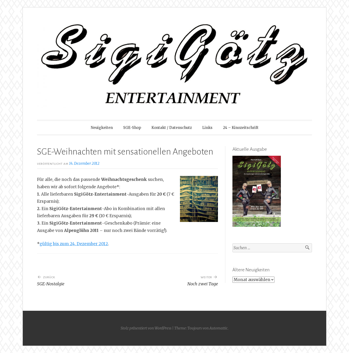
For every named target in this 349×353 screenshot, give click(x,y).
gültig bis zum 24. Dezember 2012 (74, 243)
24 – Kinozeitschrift (241, 127)
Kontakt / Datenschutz (171, 127)
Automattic (218, 328)
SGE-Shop (132, 127)
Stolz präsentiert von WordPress (146, 328)
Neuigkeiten (102, 127)
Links (207, 127)
